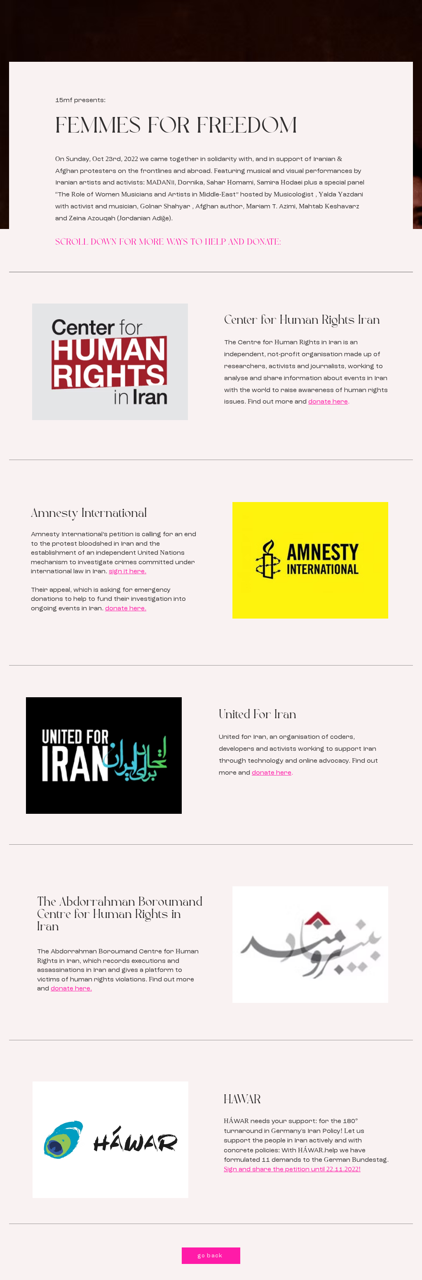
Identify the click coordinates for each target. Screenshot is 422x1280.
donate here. (125, 608)
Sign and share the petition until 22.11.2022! (292, 1169)
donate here (328, 402)
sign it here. (127, 571)
